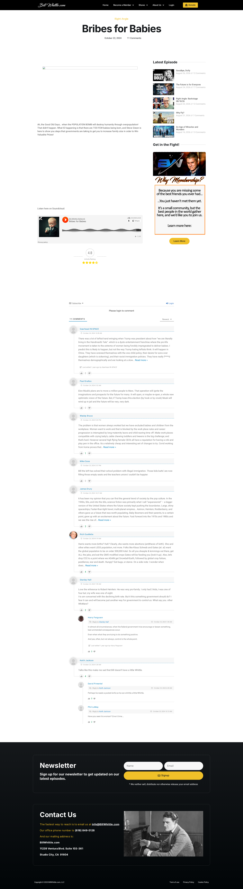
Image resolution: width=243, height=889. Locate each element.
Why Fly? (180, 112)
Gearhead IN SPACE (89, 329)
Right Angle (121, 18)
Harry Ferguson (95, 617)
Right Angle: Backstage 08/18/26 (187, 100)
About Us (157, 5)
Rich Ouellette (86, 534)
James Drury (86, 488)
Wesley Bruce (86, 415)
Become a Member (122, 5)
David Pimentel (95, 683)
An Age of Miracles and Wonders (187, 128)
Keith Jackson (87, 660)
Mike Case (85, 461)
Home (105, 5)
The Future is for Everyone (188, 84)
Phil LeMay (93, 707)
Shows (142, 5)
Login (171, 5)
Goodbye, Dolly (183, 70)
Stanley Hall (85, 579)
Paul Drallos (85, 381)
